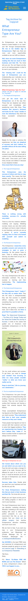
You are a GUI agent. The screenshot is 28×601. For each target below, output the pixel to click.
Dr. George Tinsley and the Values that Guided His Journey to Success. (14, 319)
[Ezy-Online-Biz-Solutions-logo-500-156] (11, 8)
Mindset (4, 36)
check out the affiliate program (14, 519)
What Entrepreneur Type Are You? (11, 29)
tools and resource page (14, 547)
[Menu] (24, 8)
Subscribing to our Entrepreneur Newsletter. (14, 549)
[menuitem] (24, 8)
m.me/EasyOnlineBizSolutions (11, 539)
